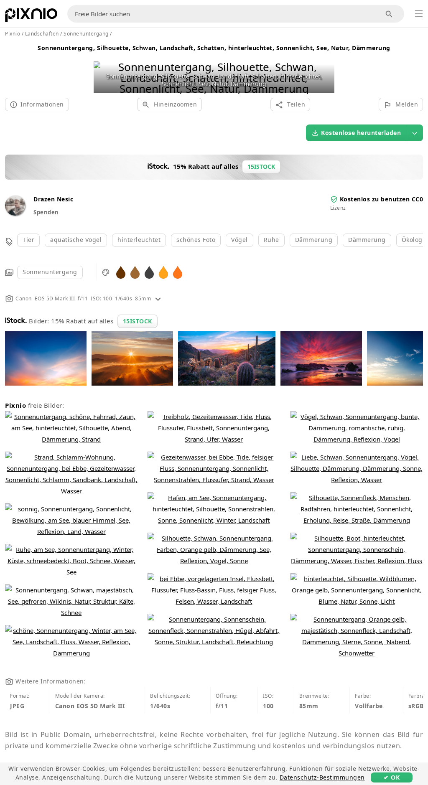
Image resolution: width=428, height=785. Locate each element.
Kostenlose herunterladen (361, 133)
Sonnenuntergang (50, 272)
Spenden (46, 212)
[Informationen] (158, 298)
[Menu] (419, 14)
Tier (28, 240)
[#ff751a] (177, 271)
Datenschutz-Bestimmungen (322, 777)
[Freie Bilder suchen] (389, 14)
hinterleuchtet (138, 240)
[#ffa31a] (163, 271)
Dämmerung (314, 240)
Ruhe (271, 240)
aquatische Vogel (76, 240)
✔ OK (392, 777)
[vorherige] (103, 67)
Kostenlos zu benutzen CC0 (381, 199)
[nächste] (325, 67)
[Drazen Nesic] (15, 213)
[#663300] (120, 271)
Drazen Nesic (53, 199)
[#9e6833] (135, 271)
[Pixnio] (31, 16)
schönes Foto (195, 240)
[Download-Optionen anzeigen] (414, 132)
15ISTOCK (137, 321)
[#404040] (149, 271)
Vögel (239, 240)
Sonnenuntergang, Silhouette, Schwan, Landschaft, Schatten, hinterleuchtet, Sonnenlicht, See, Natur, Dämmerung (214, 48)
